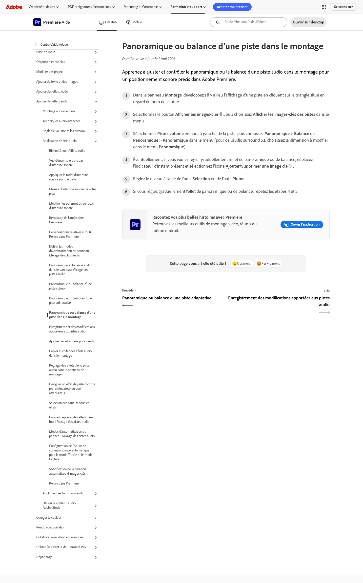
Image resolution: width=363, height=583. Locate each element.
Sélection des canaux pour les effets (69, 405)
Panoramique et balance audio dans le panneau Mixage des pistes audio (70, 269)
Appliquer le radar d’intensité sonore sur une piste (68, 177)
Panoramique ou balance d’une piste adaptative (70, 300)
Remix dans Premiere (64, 483)
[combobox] (248, 22)
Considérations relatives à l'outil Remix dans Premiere (70, 234)
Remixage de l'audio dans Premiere (66, 220)
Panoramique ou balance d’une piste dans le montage (72, 315)
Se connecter (343, 7)
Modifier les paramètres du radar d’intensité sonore (71, 205)
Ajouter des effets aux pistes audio (72, 341)
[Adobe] (14, 7)
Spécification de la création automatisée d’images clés (67, 471)
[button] (324, 7)
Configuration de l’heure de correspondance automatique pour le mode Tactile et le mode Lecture (71, 452)
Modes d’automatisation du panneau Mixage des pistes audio (72, 433)
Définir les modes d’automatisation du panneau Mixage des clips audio (69, 250)
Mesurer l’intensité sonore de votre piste (72, 191)
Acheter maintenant (232, 7)
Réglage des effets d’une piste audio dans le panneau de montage (69, 369)
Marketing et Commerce (141, 7)
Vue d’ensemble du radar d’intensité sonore (66, 162)
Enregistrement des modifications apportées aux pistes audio (72, 329)
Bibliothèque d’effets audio (67, 151)
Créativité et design (42, 7)
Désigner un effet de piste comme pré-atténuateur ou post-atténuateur (72, 388)
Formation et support (186, 7)
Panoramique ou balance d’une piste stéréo (70, 286)
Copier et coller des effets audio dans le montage (70, 353)
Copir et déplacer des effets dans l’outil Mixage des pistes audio (71, 419)
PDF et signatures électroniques (89, 7)
